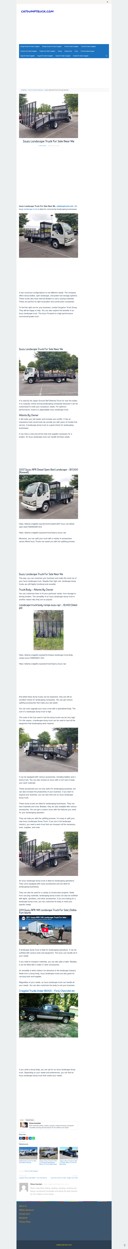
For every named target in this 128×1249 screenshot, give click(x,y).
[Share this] (20, 1138)
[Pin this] (27, 1138)
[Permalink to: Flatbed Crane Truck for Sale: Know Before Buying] (28, 1153)
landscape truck (30, 209)
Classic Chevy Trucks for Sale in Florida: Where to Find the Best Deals (68, 1162)
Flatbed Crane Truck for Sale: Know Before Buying (28, 1161)
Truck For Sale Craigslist (31, 1171)
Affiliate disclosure (26, 1209)
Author (22, 1120)
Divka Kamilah (35, 1123)
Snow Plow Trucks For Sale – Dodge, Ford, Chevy (64, 1177)
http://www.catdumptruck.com (56, 1184)
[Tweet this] (23, 1138)
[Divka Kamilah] (24, 1124)
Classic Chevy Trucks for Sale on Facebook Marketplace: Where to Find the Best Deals (48, 1162)
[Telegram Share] (30, 1138)
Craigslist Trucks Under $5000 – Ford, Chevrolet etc (47, 990)
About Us (23, 1206)
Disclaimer (23, 1217)
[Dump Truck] (38, 11)
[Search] (106, 55)
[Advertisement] (75, 29)
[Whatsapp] (33, 1138)
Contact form (24, 1213)
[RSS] (107, 2)
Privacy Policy (25, 1221)
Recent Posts (29, 1120)
